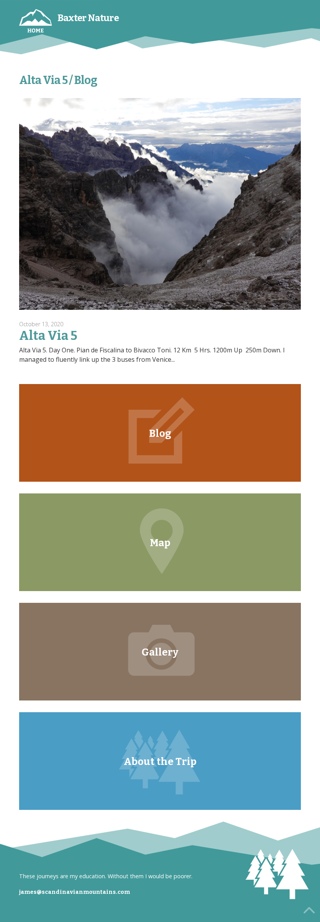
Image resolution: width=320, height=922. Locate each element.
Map (160, 543)
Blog (160, 433)
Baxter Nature (88, 18)
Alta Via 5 (48, 335)
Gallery (160, 652)
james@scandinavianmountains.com (74, 892)
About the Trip (160, 762)
